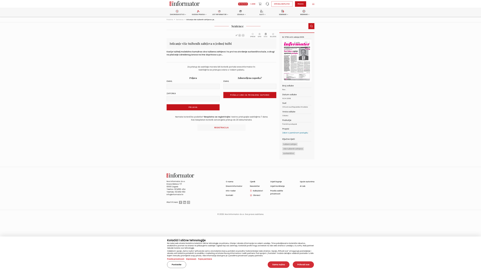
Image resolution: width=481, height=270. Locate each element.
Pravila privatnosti (175, 259)
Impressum (191, 259)
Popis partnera (205, 259)
